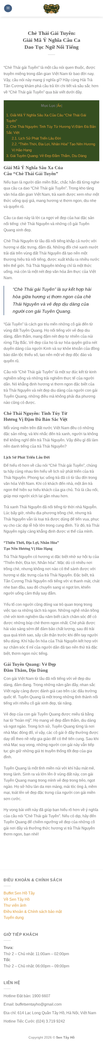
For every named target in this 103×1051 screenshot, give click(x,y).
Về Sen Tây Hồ (17, 899)
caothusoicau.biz (24, 1048)
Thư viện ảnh (15, 905)
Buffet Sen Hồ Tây (19, 893)
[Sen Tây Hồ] (51, 8)
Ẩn (59, 106)
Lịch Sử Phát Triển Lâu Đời (36, 138)
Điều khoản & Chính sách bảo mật (33, 912)
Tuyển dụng (14, 918)
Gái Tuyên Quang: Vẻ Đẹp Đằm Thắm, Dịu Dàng (46, 156)
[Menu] (8, 8)
